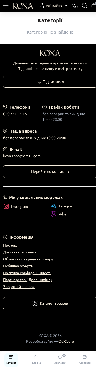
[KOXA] (50, 53)
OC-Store (66, 341)
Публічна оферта (18, 266)
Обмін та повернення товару (28, 259)
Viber (63, 214)
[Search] (84, 5)
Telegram (66, 206)
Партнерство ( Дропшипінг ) (27, 280)
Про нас (10, 245)
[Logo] (23, 5)
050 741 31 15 (15, 114)
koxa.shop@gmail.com (22, 156)
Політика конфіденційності (27, 273)
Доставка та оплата (19, 252)
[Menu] (6, 5)
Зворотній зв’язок (19, 287)
